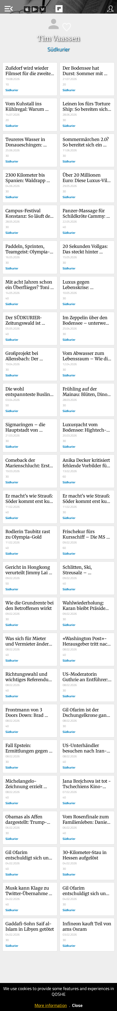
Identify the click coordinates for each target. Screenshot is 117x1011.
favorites (46, 10)
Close (77, 1005)
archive (70, 10)
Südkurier (58, 49)
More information (51, 1005)
